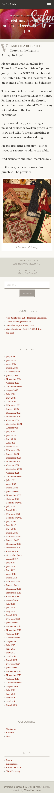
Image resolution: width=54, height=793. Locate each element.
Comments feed (13, 768)
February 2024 (13, 450)
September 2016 (14, 683)
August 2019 (12, 559)
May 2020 (11, 529)
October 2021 (12, 499)
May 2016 (10, 698)
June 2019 (10, 566)
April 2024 (11, 443)
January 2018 (12, 623)
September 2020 (14, 518)
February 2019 (13, 581)
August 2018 (12, 600)
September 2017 (13, 638)
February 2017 (13, 664)
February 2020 (13, 536)
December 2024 (13, 413)
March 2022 (12, 488)
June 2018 (10, 608)
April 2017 (11, 656)
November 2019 (13, 548)
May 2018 (10, 611)
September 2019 (14, 555)
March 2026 (12, 368)
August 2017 (11, 641)
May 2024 (11, 439)
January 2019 (12, 585)
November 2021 (13, 495)
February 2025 (13, 405)
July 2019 (10, 563)
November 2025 (13, 379)
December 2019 (13, 544)
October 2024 (12, 420)
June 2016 (10, 694)
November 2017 (13, 630)
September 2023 (14, 469)
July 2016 (10, 690)
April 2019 (11, 574)
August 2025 (12, 390)
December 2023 (13, 458)
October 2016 (12, 679)
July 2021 (10, 506)
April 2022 (11, 484)
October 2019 (12, 551)
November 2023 (13, 461)
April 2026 (11, 364)
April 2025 (11, 402)
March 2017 (11, 660)
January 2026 (12, 375)
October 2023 (12, 465)
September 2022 (14, 477)
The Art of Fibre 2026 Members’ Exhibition (26, 318)
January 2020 (12, 540)
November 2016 (13, 675)
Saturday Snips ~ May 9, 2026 (20, 325)
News (8, 736)
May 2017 (10, 653)
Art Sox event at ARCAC (27, 262)
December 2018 (13, 589)
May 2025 (11, 398)
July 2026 (10, 357)
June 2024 (11, 435)
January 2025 (12, 409)
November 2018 (13, 593)
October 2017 (12, 634)
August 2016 (12, 686)
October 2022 (13, 473)
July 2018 (10, 604)
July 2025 (10, 394)
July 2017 (10, 645)
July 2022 (10, 480)
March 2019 (11, 578)
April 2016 (11, 701)
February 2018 (13, 619)
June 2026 (11, 360)
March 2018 (11, 615)
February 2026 (13, 372)
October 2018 (12, 596)
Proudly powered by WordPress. (22, 787)
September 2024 (14, 424)
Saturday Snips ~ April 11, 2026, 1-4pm (24, 329)
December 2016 (13, 671)
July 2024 (10, 432)
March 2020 (12, 533)
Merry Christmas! (27, 272)
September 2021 (14, 503)
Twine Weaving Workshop (18, 322)
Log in (9, 760)
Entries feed (11, 764)
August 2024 (12, 428)
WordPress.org (13, 771)
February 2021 (13, 514)
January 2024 (12, 454)
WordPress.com (33, 790)
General (10, 733)
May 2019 (10, 570)
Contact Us (11, 729)
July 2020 (11, 521)
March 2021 (11, 510)
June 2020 (11, 525)
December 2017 (13, 626)
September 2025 (14, 386)
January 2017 (12, 668)
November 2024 (13, 417)
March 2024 (12, 446)
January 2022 (12, 492)
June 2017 (10, 649)
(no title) (10, 333)
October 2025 (12, 383)
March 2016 (11, 705)
